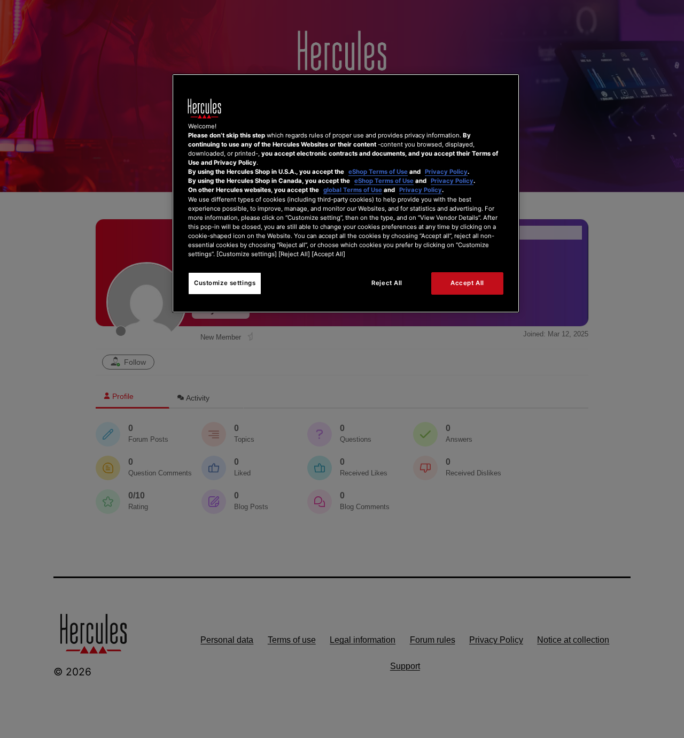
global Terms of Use (352, 190)
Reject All (386, 283)
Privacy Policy (446, 171)
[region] (345, 193)
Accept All (467, 283)
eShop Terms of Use (378, 171)
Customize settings (224, 283)
